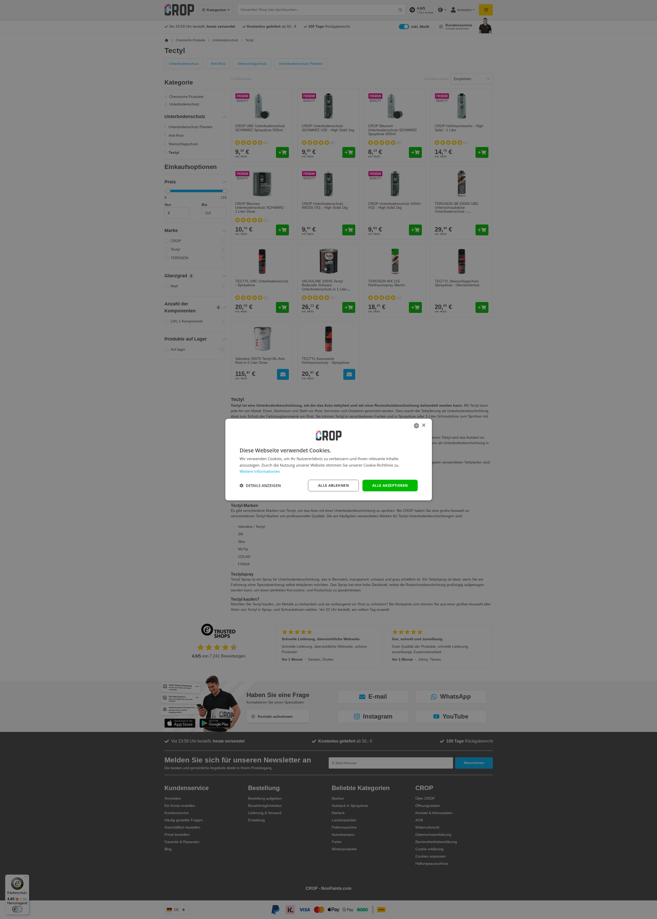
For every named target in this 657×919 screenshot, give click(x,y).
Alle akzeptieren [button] (390, 485)
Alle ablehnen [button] (333, 485)
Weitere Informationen (260, 471)
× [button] (423, 425)
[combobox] (416, 425)
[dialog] (328, 459)
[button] (260, 485)
